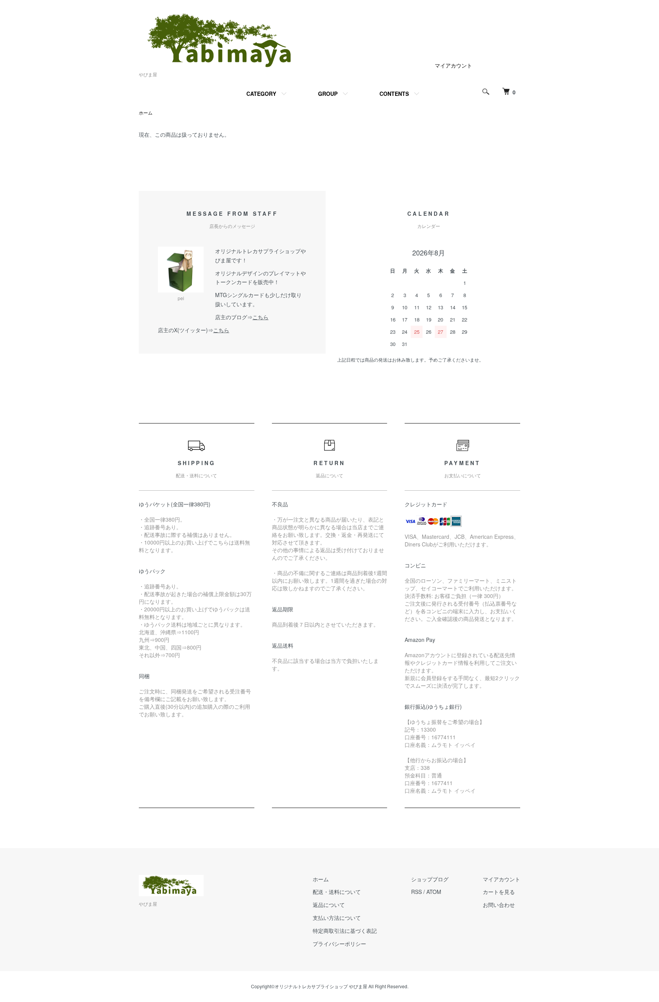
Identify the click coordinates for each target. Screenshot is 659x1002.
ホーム (146, 112)
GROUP (328, 93)
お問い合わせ (499, 904)
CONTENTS (394, 93)
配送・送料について (337, 891)
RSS (416, 891)
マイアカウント (453, 65)
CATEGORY (261, 93)
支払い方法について (337, 917)
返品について (329, 904)
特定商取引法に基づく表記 (345, 930)
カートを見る (499, 891)
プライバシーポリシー (339, 943)
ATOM (433, 891)
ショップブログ (429, 879)
